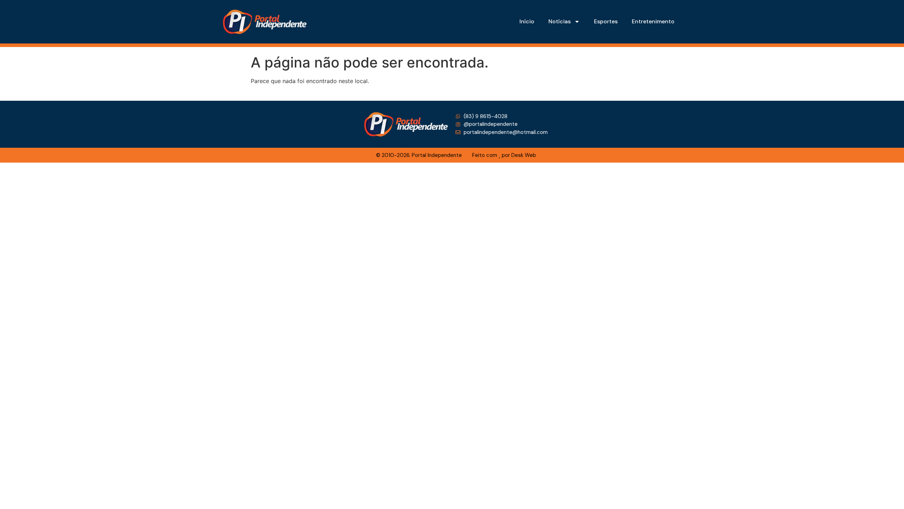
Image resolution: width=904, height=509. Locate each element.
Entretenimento (653, 21)
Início (526, 21)
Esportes (606, 21)
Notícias (559, 21)
